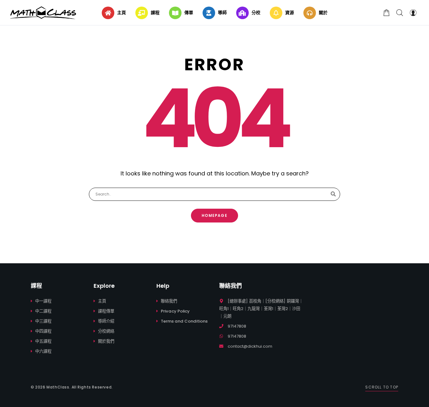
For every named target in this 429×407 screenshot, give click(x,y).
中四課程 (43, 331)
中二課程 (43, 311)
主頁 (102, 301)
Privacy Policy (175, 311)
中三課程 (43, 321)
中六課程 (43, 351)
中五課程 (43, 341)
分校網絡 (106, 331)
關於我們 (106, 341)
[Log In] (413, 12)
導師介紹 (106, 321)
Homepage (214, 215)
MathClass (57, 387)
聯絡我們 (169, 301)
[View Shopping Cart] (386, 12)
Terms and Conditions (184, 321)
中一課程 (43, 301)
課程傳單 (106, 311)
